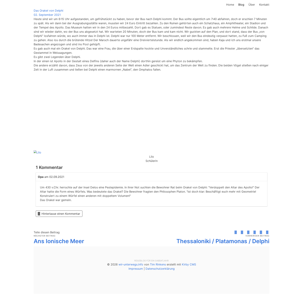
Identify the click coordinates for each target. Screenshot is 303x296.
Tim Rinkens (158, 264)
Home (230, 4)
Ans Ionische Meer (59, 241)
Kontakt (264, 4)
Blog (241, 4)
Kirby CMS (189, 264)
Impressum (136, 268)
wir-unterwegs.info (131, 264)
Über (251, 4)
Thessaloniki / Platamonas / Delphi (222, 241)
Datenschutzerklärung (160, 268)
